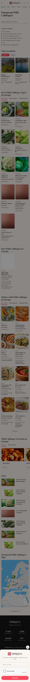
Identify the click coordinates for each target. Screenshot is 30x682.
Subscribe (15, 678)
